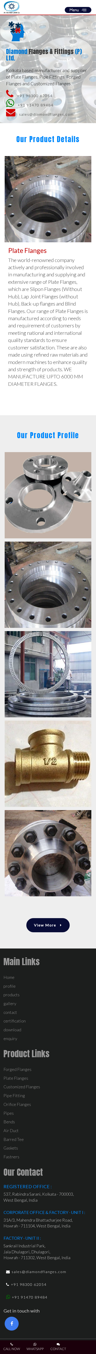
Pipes (8, 1113)
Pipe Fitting (14, 1095)
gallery (9, 1003)
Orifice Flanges (17, 1104)
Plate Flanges (15, 1078)
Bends (9, 1121)
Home (8, 977)
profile (9, 986)
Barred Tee (13, 1139)
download (12, 1029)
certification (14, 1020)
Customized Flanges (21, 1086)
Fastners (11, 1156)
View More (45, 925)
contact (10, 1012)
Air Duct (11, 1130)
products (11, 994)
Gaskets (10, 1147)
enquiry (10, 1038)
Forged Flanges (17, 1069)
